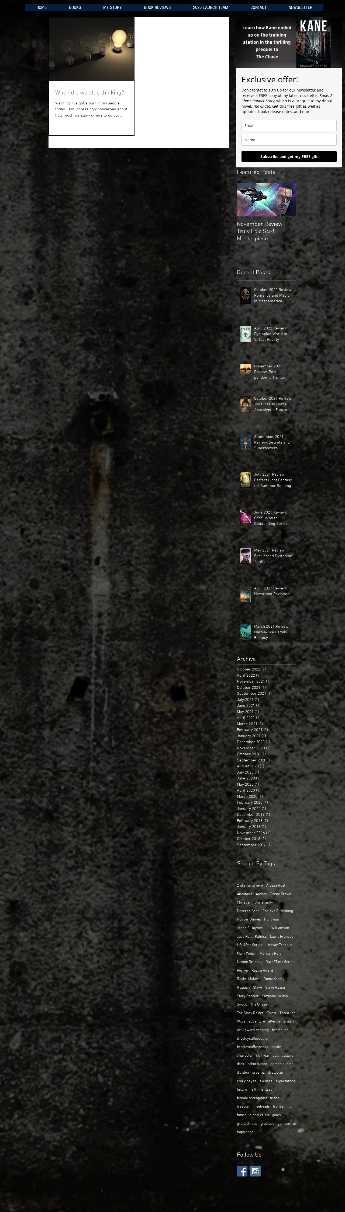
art (239, 1030)
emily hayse (246, 1081)
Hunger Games (249, 919)
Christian (244, 902)
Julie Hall (244, 937)
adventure (257, 1021)
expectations (286, 1081)
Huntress (271, 919)
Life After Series (249, 945)
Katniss (261, 937)
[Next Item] (287, 200)
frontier (279, 1106)
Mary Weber (246, 953)
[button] (75, 9)
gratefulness (247, 1124)
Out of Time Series (279, 962)
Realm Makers (248, 979)
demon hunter (282, 1064)
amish (289, 1021)
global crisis (259, 1115)
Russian (243, 987)
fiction (275, 1098)
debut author (257, 1064)
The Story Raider (250, 1013)
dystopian (275, 1072)
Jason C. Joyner (250, 928)
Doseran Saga (248, 911)
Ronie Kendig (274, 979)
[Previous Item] (245, 200)
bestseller (280, 1030)
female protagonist (252, 1098)
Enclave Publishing (278, 911)
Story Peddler (248, 996)
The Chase (258, 1004)
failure (242, 1089)
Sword (242, 1004)
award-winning (257, 1030)
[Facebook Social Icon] (242, 1171)
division (243, 1072)
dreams (258, 1072)
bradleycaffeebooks (252, 1047)
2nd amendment (250, 885)
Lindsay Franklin (278, 945)
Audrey (261, 894)
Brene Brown (280, 894)
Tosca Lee (287, 1013)
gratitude (267, 1124)
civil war (263, 1055)
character (245, 1055)
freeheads (262, 1106)
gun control (287, 1124)
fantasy (266, 1089)
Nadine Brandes (249, 962)
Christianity (264, 902)
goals (276, 1115)
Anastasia (245, 894)
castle (276, 1047)
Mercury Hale (270, 953)
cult (276, 1055)
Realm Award (262, 970)
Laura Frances (282, 937)
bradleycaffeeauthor (253, 1039)
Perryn (242, 970)
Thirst (271, 1013)
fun (291, 1106)
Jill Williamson (277, 928)
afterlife (274, 1021)
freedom (243, 1106)
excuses (266, 1081)
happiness (245, 1132)
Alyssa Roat (275, 885)
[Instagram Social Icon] (255, 1171)
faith (253, 1089)
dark (240, 1064)
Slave (257, 987)
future (241, 1115)
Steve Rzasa (275, 987)
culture (287, 1055)
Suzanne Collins (275, 996)
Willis (241, 1021)
